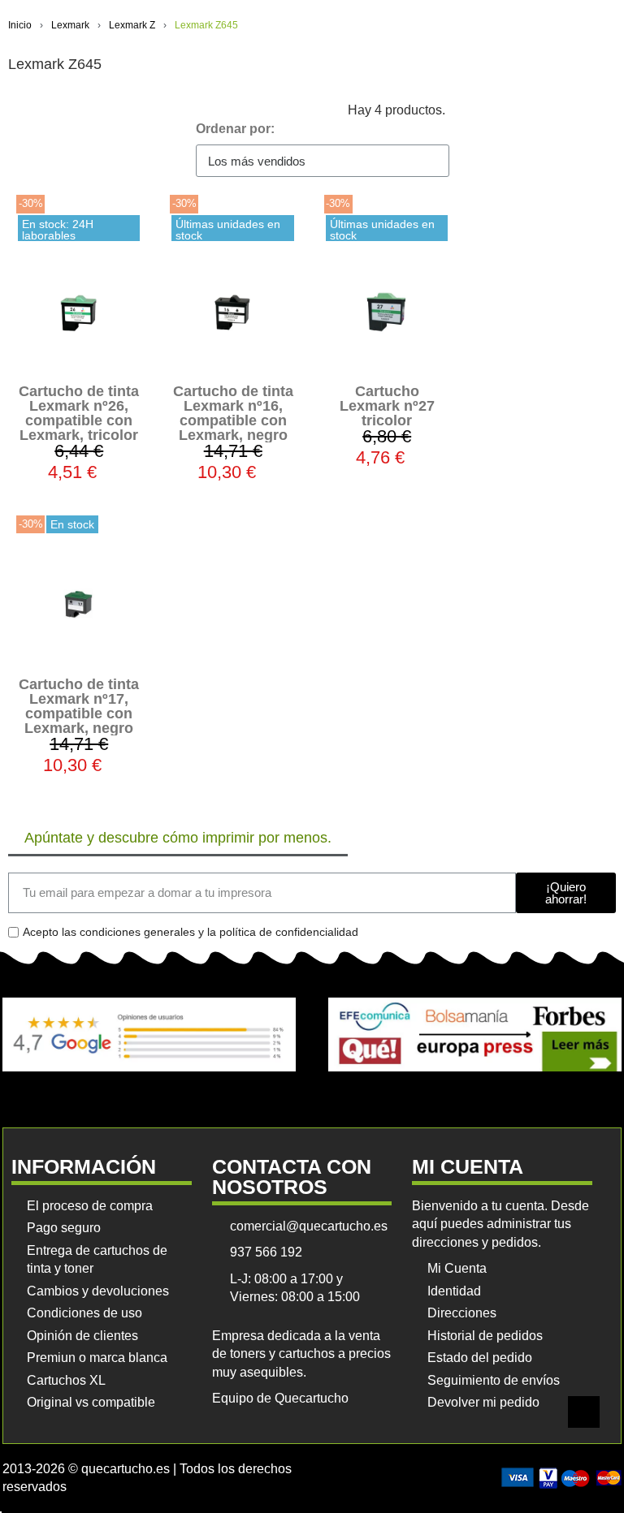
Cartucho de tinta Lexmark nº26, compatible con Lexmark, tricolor (79, 413)
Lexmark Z (132, 25)
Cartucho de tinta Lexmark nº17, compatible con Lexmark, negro (79, 706)
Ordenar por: (235, 129)
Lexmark (70, 25)
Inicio (20, 25)
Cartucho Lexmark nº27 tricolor (387, 406)
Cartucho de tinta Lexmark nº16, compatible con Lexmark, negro (233, 413)
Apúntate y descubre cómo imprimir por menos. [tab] (178, 838)
